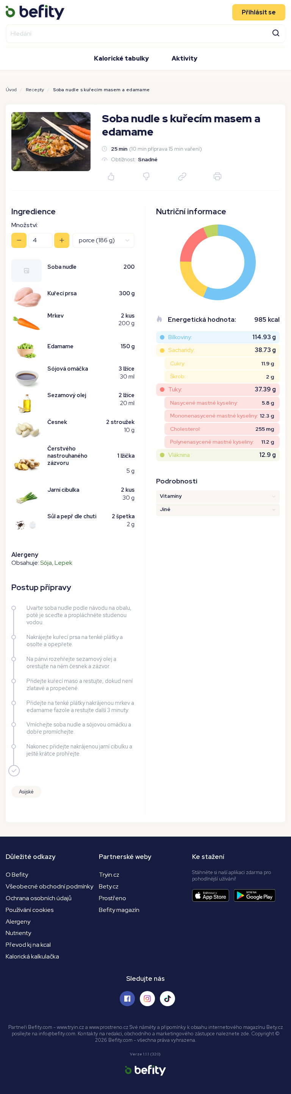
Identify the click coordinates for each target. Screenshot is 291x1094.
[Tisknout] (217, 177)
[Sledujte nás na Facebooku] (127, 998)
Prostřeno (112, 898)
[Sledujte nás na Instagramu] (147, 998)
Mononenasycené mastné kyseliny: (214, 415)
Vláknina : (180, 455)
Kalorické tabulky (121, 58)
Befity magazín (119, 910)
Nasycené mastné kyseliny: (204, 402)
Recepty (35, 90)
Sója (46, 563)
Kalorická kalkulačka (32, 956)
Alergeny (18, 922)
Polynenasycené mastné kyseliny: (212, 441)
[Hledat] (275, 32)
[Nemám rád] (146, 177)
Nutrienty (18, 933)
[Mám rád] (111, 177)
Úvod (11, 90)
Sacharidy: (181, 350)
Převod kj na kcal (28, 945)
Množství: (24, 225)
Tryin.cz (109, 875)
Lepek (63, 563)
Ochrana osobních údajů (39, 898)
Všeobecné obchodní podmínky (49, 886)
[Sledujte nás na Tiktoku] (167, 998)
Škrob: (178, 376)
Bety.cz (109, 886)
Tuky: (175, 389)
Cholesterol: (185, 428)
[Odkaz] (182, 177)
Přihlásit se (259, 12)
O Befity (17, 875)
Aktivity (184, 58)
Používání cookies (29, 910)
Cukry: (177, 363)
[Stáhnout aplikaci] (213, 895)
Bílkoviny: (180, 337)
